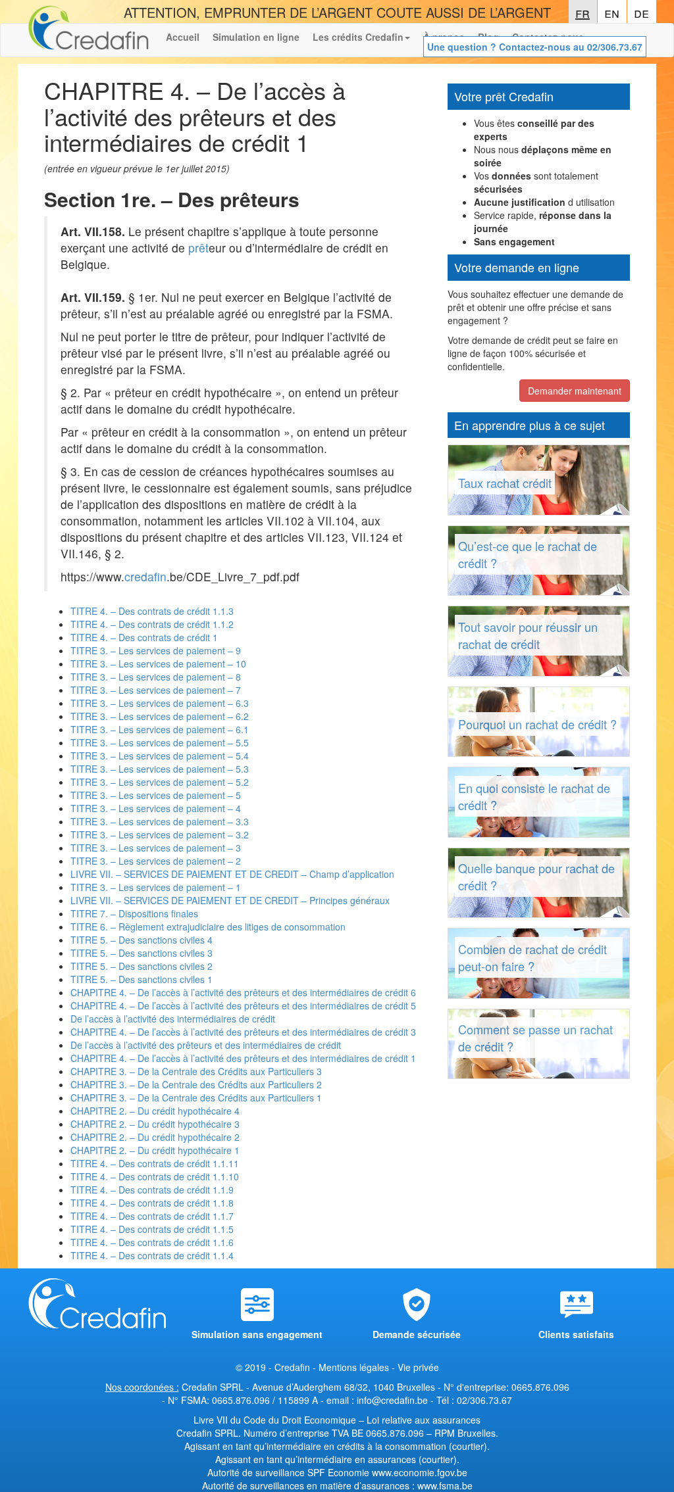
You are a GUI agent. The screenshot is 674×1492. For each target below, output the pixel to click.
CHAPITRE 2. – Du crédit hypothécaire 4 (155, 1110)
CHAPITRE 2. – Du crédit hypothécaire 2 (155, 1136)
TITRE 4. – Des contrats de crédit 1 (144, 637)
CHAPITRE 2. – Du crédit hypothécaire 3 (155, 1123)
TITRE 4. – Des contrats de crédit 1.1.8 (152, 1202)
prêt (198, 247)
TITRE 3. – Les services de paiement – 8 (155, 676)
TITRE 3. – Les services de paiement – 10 (158, 663)
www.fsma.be (445, 1485)
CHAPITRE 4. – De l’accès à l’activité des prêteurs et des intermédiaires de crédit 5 (243, 1005)
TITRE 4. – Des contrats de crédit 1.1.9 (152, 1189)
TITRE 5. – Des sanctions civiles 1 (141, 979)
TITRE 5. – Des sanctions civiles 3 (141, 952)
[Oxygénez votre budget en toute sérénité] (88, 40)
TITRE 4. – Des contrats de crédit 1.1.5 (152, 1229)
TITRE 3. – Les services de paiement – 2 (155, 860)
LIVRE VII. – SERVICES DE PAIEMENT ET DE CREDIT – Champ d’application (232, 873)
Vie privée (418, 1367)
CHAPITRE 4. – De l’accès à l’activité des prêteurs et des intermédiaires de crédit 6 (243, 992)
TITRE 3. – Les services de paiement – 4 (155, 808)
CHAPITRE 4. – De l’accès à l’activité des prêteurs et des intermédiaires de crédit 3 (243, 1031)
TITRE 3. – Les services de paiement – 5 (155, 795)
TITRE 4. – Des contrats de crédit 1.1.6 (152, 1242)
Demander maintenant (574, 390)
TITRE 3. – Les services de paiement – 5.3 (159, 768)
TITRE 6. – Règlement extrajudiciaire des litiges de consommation (208, 926)
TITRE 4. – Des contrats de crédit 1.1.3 (152, 610)
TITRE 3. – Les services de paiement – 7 (155, 689)
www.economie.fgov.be (419, 1472)
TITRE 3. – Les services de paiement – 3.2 (159, 834)
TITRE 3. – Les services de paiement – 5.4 (159, 755)
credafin (145, 576)
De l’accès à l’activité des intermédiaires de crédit (172, 1018)
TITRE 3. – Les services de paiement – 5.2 (159, 781)
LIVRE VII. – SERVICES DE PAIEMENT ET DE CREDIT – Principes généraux (230, 900)
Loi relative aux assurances (423, 1419)
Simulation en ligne (256, 36)
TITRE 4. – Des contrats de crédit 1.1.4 (152, 1255)
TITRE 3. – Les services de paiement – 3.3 (159, 821)
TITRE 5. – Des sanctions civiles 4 (141, 939)
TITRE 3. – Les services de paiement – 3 (155, 847)
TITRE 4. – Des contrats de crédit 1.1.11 (154, 1163)
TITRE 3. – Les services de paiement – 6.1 (159, 729)
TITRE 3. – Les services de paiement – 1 (155, 887)
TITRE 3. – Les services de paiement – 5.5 (159, 742)
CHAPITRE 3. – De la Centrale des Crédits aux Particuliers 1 (196, 1097)
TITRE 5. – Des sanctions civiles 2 (141, 966)
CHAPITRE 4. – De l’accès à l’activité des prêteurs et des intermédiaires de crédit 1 (243, 1058)
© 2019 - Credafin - (277, 1367)
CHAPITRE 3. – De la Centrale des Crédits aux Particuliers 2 (196, 1084)
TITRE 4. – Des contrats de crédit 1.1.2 (152, 624)
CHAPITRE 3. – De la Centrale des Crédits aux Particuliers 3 (196, 1071)
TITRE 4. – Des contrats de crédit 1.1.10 (154, 1176)
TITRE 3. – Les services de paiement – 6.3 (159, 703)
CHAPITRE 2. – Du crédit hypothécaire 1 (155, 1150)
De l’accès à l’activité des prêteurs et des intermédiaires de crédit (205, 1044)
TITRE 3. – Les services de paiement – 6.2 (159, 716)
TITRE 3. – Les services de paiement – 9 (155, 650)
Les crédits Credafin (358, 36)
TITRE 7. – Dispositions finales (134, 913)
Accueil (182, 36)
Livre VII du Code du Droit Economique (276, 1419)
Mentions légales (354, 1367)
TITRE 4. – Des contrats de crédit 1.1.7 (152, 1215)
